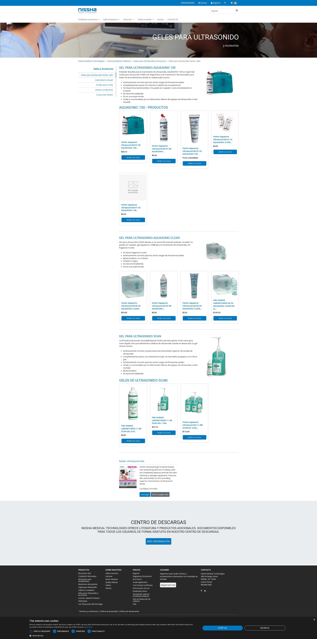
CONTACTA (173, 19)
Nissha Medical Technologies (91, 61)
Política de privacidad (109, 611)
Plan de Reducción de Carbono (141, 600)
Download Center (140, 591)
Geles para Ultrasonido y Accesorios (149, 61)
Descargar (145, 494)
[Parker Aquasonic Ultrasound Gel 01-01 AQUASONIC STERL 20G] (225, 122)
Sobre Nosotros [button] (110, 19)
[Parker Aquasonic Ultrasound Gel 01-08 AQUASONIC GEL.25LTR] (163, 127)
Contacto (206, 570)
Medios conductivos (104, 89)
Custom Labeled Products (89, 598)
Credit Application (140, 582)
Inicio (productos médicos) (119, 61)
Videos (108, 585)
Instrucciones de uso (141, 588)
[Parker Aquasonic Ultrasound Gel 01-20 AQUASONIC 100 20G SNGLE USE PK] (133, 187)
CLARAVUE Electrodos (87, 576)
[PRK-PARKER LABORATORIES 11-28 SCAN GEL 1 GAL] (163, 399)
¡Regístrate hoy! (168, 585)
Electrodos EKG (84, 573)
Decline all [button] (264, 628)
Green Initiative (112, 579)
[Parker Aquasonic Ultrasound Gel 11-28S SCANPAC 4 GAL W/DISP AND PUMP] (194, 402)
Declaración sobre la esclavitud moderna (141, 595)
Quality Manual (112, 582)
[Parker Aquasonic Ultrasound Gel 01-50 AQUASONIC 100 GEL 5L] (133, 125)
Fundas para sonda (104, 84)
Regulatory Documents (142, 576)
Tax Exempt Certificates (143, 585)
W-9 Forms (137, 579)
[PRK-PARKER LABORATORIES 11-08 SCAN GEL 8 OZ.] (133, 403)
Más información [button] (158, 541)
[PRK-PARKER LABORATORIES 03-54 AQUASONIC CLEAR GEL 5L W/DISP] (225, 284)
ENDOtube (82, 601)
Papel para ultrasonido (87, 587)
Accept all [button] (222, 628)
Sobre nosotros (112, 573)
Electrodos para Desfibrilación (84, 580)
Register (136, 573)
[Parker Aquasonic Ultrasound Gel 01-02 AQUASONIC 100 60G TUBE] (194, 128)
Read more (88, 627)
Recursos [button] (128, 19)
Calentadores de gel (104, 80)
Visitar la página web (160, 494)
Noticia (160, 19)
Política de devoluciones (129, 611)
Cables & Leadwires (86, 590)
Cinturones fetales (104, 94)
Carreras (109, 576)
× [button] (314, 620)
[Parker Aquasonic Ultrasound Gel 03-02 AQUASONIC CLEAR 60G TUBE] (194, 286)
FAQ (134, 604)
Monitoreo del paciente (87, 584)
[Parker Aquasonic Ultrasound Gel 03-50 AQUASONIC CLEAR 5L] (133, 286)
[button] (112, 635)
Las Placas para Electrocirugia (90, 604)
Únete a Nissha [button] (145, 19)
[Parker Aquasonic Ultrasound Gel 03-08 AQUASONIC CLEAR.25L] (163, 286)
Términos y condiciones (88, 611)
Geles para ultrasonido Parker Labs (97, 75)
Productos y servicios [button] (88, 19)
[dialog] (158, 628)
